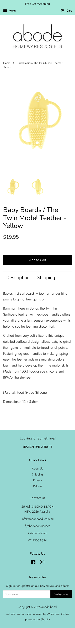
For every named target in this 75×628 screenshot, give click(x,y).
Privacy (37, 480)
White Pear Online (58, 614)
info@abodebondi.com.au (38, 519)
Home (6, 63)
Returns (37, 486)
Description (18, 278)
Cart (69, 11)
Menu (12, 10)
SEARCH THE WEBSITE (37, 447)
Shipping (46, 278)
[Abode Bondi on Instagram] (42, 563)
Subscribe (61, 594)
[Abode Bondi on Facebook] (33, 563)
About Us (37, 468)
